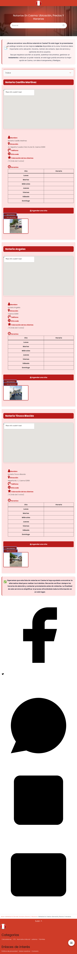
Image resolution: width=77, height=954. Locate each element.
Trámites (42, 939)
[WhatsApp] (38, 762)
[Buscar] (63, 25)
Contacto (35, 951)
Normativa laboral (23, 939)
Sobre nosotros (24, 951)
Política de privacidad (9, 951)
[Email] (38, 911)
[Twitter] (17, 687)
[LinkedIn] (38, 836)
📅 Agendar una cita (38, 210)
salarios (34, 939)
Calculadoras (6, 939)
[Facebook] (38, 671)
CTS (14, 939)
